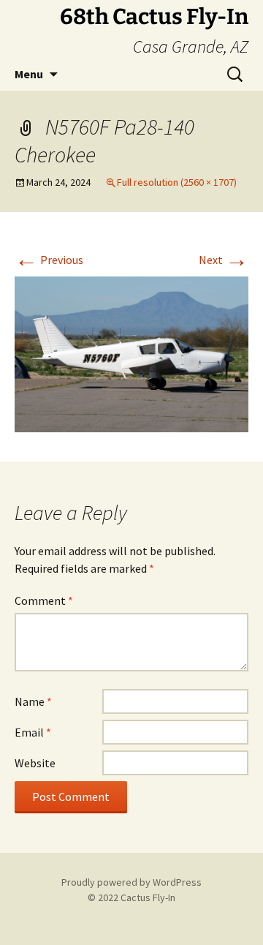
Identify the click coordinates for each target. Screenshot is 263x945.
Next (223, 259)
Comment (44, 600)
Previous (49, 259)
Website (35, 763)
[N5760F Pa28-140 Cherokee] (131, 353)
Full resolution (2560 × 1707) (177, 182)
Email (33, 732)
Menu (29, 74)
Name (33, 701)
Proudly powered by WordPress (131, 882)
